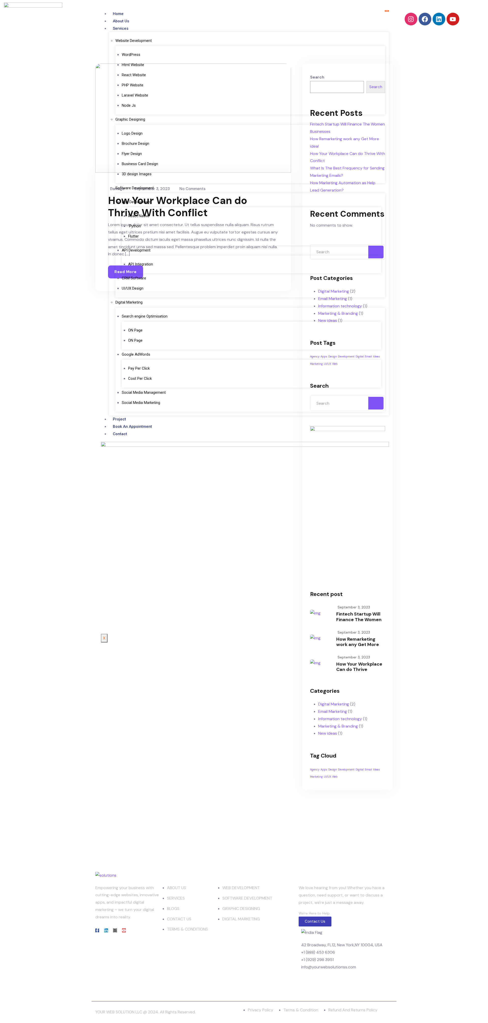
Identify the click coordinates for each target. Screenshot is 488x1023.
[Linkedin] (439, 19)
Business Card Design (140, 164)
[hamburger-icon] (387, 11)
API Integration (140, 264)
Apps (324, 769)
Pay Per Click (139, 368)
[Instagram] (411, 19)
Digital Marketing (129, 302)
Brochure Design (135, 143)
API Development (136, 250)
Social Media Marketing (141, 402)
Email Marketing (332, 711)
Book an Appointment (132, 426)
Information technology (340, 718)
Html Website (133, 64)
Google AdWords (136, 354)
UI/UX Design (132, 288)
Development (346, 769)
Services (120, 28)
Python (134, 226)
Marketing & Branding (338, 726)
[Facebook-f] (97, 930)
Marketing (316, 776)
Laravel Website (135, 95)
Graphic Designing (130, 119)
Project (119, 419)
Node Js (129, 105)
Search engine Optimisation (144, 316)
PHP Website (132, 85)
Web (335, 776)
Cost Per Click (140, 378)
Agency (314, 769)
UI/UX (327, 776)
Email (368, 769)
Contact (120, 434)
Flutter (133, 236)
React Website (134, 75)
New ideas (327, 733)
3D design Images (136, 174)
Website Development (133, 40)
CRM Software (134, 278)
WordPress (131, 54)
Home (118, 13)
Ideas (376, 769)
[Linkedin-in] (106, 930)
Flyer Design (132, 153)
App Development (136, 202)
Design (332, 769)
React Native (138, 216)
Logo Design (132, 133)
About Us (121, 21)
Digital (360, 769)
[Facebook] (425, 19)
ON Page (135, 330)
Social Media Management (144, 392)
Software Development (134, 188)
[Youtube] (453, 19)
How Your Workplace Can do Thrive (359, 667)
